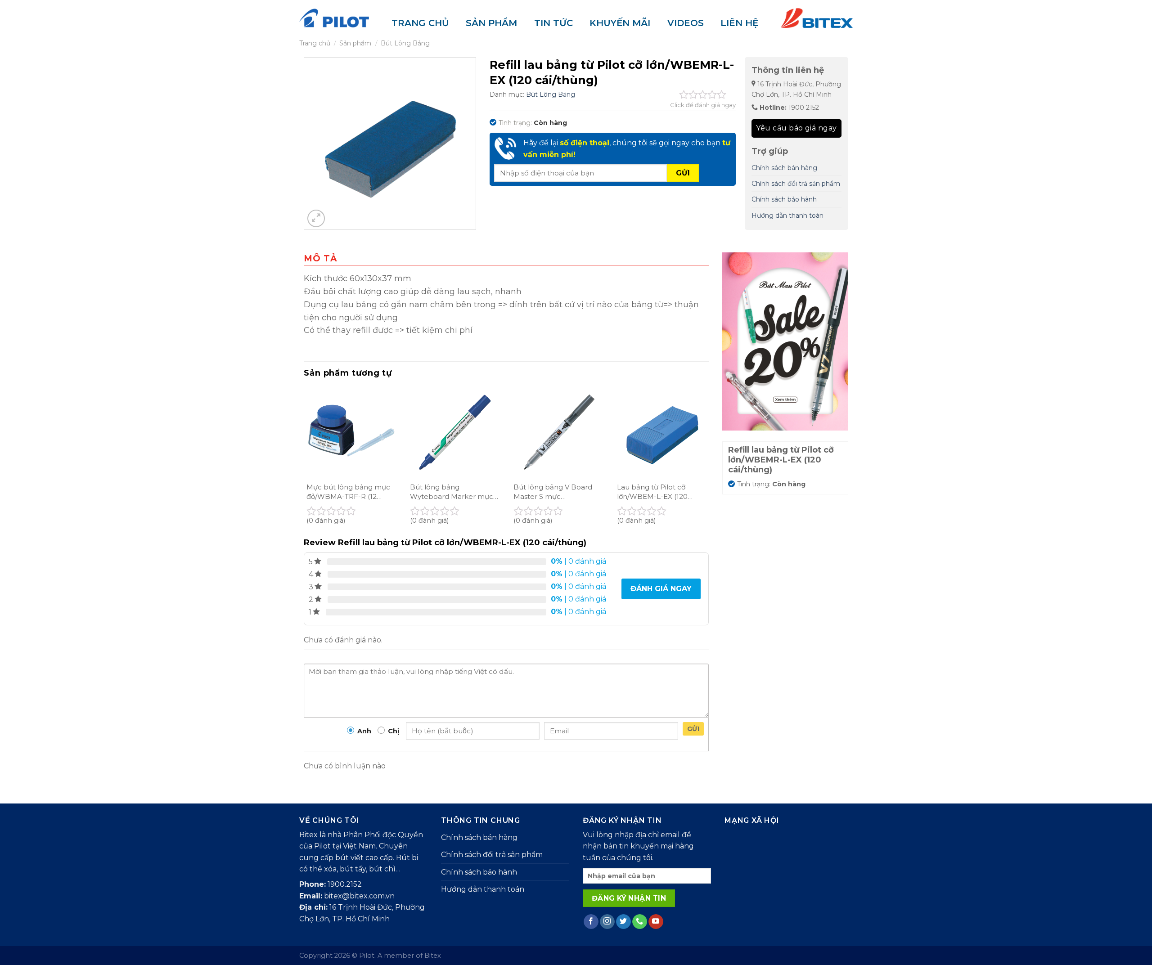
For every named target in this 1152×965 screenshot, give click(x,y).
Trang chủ (420, 23)
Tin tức (553, 23)
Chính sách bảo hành (784, 199)
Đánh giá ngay (661, 588)
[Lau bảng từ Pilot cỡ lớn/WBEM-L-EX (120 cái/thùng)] (661, 432)
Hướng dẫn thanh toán (788, 215)
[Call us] (639, 921)
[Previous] (304, 460)
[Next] (708, 460)
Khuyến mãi (620, 23)
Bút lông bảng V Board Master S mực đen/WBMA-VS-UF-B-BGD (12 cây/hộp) (552, 492)
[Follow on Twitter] (623, 921)
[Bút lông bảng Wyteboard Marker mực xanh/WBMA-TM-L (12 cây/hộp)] (454, 432)
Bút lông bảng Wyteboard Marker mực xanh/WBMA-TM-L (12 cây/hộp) (451, 492)
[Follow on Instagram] (607, 921)
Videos (685, 23)
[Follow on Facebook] (591, 921)
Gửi (693, 729)
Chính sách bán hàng (784, 168)
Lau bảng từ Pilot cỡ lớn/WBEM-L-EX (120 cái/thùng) (652, 492)
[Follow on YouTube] (655, 921)
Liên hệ (739, 23)
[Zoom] (316, 218)
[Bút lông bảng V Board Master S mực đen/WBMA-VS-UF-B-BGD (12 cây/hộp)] (558, 432)
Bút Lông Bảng (405, 43)
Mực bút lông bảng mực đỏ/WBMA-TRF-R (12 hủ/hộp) (348, 492)
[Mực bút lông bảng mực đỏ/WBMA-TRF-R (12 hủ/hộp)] (351, 432)
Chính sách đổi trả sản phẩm (796, 184)
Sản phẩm (491, 23)
